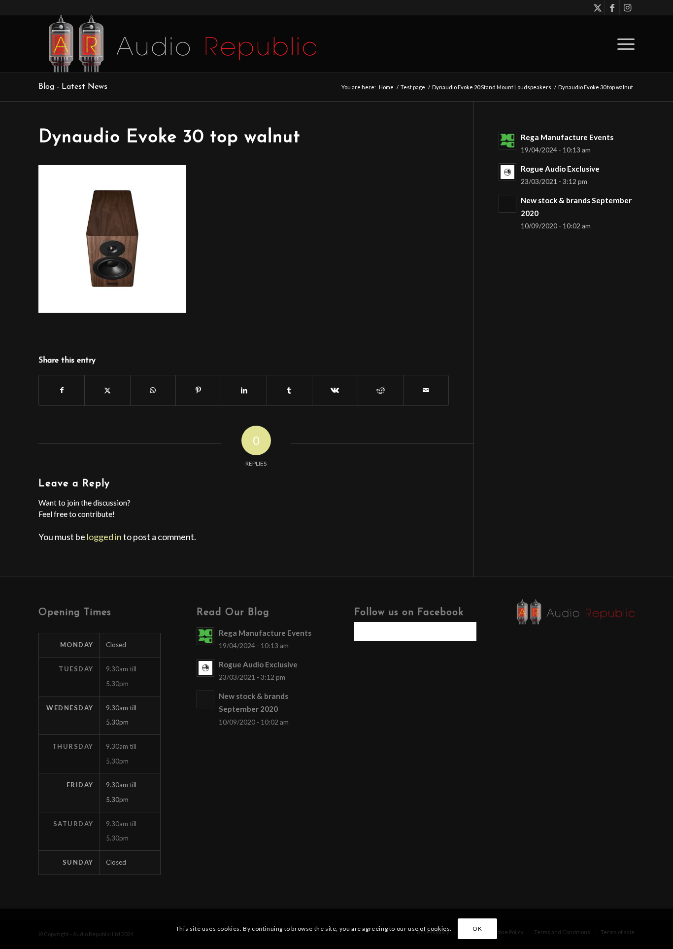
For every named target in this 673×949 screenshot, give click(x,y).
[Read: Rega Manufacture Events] (507, 140)
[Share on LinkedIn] (243, 390)
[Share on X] (107, 390)
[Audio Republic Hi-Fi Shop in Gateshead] (177, 44)
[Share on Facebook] (61, 390)
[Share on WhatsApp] (153, 390)
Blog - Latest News (72, 87)
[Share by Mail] (426, 390)
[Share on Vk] (334, 390)
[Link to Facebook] (612, 7)
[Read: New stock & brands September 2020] (507, 204)
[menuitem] (623, 44)
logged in (104, 536)
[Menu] (623, 44)
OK (477, 928)
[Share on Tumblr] (289, 390)
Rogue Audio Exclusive (560, 168)
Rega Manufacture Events (567, 137)
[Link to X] (597, 7)
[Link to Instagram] (627, 7)
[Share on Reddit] (380, 390)
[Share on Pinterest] (198, 390)
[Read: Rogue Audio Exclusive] (507, 172)
